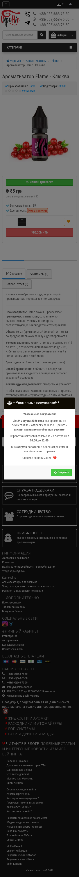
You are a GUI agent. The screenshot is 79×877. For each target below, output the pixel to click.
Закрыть (63, 472)
